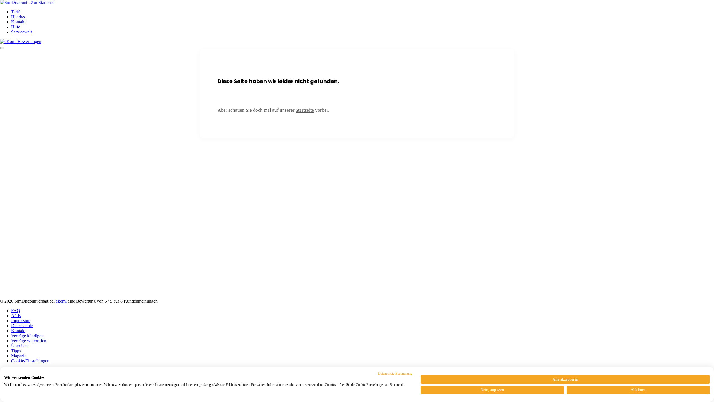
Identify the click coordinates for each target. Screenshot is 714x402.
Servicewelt (21, 32)
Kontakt (18, 22)
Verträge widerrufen (28, 340)
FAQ (15, 310)
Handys (18, 17)
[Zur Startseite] (27, 2)
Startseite (305, 110)
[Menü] (2, 48)
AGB (16, 315)
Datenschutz (22, 325)
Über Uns (19, 345)
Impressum (20, 320)
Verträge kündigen (27, 335)
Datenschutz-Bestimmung (395, 373)
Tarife (16, 11)
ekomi (61, 301)
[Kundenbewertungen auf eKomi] (20, 41)
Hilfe (15, 27)
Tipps (16, 350)
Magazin (18, 355)
